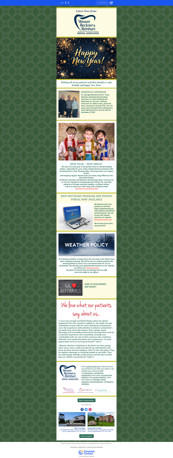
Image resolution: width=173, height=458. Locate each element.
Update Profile (82, 447)
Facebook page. (92, 268)
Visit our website (86, 436)
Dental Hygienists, (96, 382)
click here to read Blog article (86, 188)
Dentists (97, 380)
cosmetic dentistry (99, 378)
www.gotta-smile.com (103, 219)
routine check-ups (92, 367)
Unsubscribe (73, 447)
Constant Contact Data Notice (95, 447)
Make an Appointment (86, 400)
